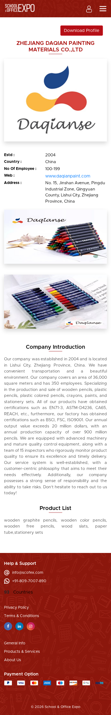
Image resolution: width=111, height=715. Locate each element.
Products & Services (22, 652)
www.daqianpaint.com (67, 176)
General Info (14, 643)
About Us (12, 660)
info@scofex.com (27, 573)
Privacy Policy (16, 607)
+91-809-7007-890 (29, 581)
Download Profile (81, 30)
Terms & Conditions (21, 616)
